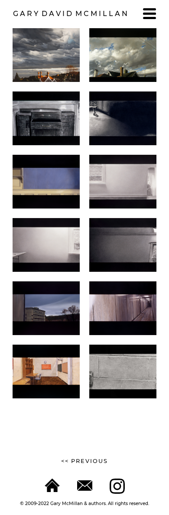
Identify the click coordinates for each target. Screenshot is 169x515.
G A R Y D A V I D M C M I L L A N (70, 14)
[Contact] (85, 485)
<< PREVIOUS (84, 461)
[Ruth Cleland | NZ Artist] (52, 485)
